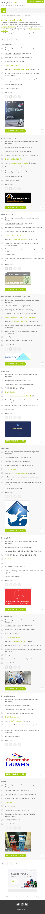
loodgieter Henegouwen (8, 27)
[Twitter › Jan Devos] (6, 496)
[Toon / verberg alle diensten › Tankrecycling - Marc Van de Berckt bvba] (24, 332)
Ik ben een (35, 1)
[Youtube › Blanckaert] (19, 417)
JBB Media (20, 909)
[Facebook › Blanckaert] (10, 417)
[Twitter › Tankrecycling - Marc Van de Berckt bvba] (6, 349)
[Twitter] (18, 904)
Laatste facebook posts (13, 88)
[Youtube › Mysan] (19, 828)
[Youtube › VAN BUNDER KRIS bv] (19, 188)
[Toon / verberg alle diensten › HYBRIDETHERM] (24, 250)
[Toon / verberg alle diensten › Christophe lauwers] (24, 732)
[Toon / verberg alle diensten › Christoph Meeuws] (24, 572)
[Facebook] (22, 904)
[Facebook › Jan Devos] (10, 496)
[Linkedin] (26, 904)
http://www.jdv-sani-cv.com (18, 473)
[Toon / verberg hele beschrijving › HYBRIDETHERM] (24, 244)
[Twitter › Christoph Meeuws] (6, 584)
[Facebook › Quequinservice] (10, 97)
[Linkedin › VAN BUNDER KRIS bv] (15, 188)
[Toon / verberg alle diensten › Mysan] (24, 815)
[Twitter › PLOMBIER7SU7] (6, 667)
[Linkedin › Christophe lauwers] (15, 744)
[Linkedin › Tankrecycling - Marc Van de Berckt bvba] (15, 349)
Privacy (26, 909)
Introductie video (28, 341)
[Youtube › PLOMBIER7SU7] (19, 667)
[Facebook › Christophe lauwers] (10, 744)
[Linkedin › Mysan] (15, 828)
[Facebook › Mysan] (10, 828)
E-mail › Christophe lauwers (13, 717)
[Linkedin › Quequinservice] (15, 97)
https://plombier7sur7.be (17, 641)
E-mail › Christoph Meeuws (13, 559)
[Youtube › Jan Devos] (19, 496)
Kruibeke (19, 380)
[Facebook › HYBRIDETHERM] (10, 268)
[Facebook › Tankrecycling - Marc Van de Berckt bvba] (10, 349)
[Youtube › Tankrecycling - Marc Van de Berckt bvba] (19, 349)
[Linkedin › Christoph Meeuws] (15, 584)
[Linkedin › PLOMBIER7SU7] (15, 667)
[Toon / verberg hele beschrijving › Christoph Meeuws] (24, 567)
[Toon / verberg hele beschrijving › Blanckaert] (24, 401)
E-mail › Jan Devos (10, 469)
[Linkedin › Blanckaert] (15, 417)
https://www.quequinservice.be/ (19, 69)
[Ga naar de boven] (42, 130)
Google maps (26, 53)
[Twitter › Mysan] (6, 828)
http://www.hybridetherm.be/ (18, 239)
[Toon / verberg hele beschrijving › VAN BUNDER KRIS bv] (24, 167)
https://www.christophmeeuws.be (20, 563)
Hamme (18, 147)
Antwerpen (8, 53)
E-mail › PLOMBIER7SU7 (12, 637)
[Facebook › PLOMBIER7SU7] (10, 667)
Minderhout (16, 306)
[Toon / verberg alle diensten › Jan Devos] (24, 484)
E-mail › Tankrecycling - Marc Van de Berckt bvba (20, 317)
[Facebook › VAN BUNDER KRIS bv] (10, 188)
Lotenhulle (19, 547)
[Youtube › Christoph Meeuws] (19, 584)
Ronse (18, 457)
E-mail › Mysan (9, 802)
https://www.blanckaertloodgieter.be (21, 396)
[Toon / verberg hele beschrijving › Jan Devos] (24, 478)
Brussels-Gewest (10, 625)
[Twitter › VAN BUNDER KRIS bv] (6, 188)
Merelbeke (19, 223)
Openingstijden (10, 254)
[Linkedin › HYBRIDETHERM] (15, 268)
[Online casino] (22, 870)
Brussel (19, 625)
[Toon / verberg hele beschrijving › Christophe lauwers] (24, 726)
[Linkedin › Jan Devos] (15, 496)
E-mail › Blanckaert (10, 392)
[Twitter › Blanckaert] (6, 417)
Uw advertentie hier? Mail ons (22, 890)
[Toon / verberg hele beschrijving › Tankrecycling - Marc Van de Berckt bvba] (24, 326)
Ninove (18, 705)
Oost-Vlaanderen (10, 147)
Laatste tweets (10, 258)
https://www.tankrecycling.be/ (19, 321)
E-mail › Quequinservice (12, 65)
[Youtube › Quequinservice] (19, 97)
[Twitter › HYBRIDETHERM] (6, 268)
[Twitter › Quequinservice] (6, 97)
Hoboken (15, 790)
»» (16, 39)
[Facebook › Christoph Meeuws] (10, 584)
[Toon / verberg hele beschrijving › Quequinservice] (24, 74)
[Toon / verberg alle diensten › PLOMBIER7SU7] (24, 650)
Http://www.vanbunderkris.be (19, 163)
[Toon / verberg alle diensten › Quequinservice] (24, 80)
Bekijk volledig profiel (15, 131)
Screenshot (34, 69)
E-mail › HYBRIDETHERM (13, 235)
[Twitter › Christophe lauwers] (6, 744)
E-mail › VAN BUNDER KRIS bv (14, 159)
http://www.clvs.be (16, 721)
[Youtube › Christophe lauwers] (19, 744)
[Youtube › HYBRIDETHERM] (19, 268)
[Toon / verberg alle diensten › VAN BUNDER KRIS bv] (24, 172)
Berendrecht (16, 53)
